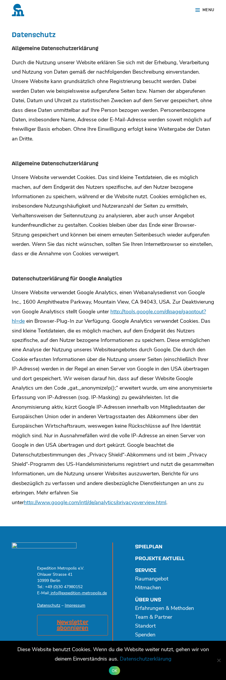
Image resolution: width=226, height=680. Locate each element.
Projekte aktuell (160, 558)
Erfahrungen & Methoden (164, 608)
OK (114, 670)
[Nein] (219, 660)
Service (145, 570)
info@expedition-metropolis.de (78, 593)
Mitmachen (148, 588)
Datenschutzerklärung (146, 659)
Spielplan (148, 547)
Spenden (145, 635)
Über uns (148, 600)
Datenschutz (48, 605)
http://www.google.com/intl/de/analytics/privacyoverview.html (95, 503)
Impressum (75, 605)
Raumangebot (151, 579)
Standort (145, 626)
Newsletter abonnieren (73, 625)
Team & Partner (153, 617)
